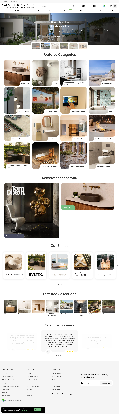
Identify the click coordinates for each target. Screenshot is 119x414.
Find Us (55, 383)
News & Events (5, 389)
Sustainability (5, 392)
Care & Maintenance (32, 376)
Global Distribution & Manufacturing (11, 386)
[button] (56, 36)
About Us (4, 373)
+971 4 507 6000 (57, 373)
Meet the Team (6, 395)
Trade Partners (56, 386)
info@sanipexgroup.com (59, 379)
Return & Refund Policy (33, 386)
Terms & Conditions (32, 383)
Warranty (29, 389)
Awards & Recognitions (8, 376)
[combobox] (58, 6)
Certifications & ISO (32, 379)
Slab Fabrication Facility (8, 379)
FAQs (28, 392)
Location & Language (12, 400)
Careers (29, 373)
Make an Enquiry (56, 389)
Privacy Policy (30, 395)
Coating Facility (6, 383)
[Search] (73, 6)
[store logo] (18, 6)
